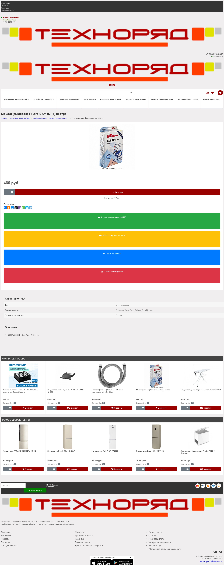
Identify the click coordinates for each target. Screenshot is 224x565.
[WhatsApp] (23, 207)
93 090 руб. (8, 460)
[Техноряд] (112, 70)
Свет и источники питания (162, 99)
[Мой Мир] (12, 207)
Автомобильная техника (188, 99)
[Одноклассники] (8, 207)
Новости (4, 5)
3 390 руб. (185, 399)
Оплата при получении (113, 271)
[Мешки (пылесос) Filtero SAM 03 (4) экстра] (156, 375)
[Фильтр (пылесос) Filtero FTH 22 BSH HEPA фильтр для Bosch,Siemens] (23, 375)
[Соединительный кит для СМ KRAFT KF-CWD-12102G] (68, 375)
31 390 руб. (186, 460)
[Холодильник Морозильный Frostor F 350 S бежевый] (201, 436)
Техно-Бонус (155, 545)
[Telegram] (30, 207)
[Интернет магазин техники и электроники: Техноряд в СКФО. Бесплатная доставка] (112, 35)
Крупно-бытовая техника (110, 99)
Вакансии (5, 8)
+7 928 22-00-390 (214, 54)
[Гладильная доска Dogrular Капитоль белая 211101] (201, 375)
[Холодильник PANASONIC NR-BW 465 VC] (23, 436)
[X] (16, 207)
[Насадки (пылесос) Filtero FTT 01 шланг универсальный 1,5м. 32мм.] (112, 375)
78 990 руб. (97, 460)
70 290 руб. (141, 460)
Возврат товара (82, 542)
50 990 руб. (52, 460)
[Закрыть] (129, 559)
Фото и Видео (90, 99)
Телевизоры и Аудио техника (16, 99)
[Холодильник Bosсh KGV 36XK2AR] (68, 436)
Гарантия (79, 538)
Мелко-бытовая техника (136, 99)
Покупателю (81, 532)
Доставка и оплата (84, 535)
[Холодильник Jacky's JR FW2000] (112, 436)
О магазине (5, 3)
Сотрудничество (7, 10)
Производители (156, 538)
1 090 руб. (96, 399)
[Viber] (19, 207)
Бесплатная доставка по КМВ (113, 217)
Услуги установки (113, 253)
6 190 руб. (52, 399)
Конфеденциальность (160, 542)
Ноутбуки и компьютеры (44, 99)
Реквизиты (6, 535)
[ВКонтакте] (5, 207)
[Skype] (27, 207)
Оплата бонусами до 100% (113, 235)
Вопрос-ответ (155, 532)
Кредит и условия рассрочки (89, 545)
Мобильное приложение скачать (165, 548)
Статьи (152, 535)
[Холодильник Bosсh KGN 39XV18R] (156, 436)
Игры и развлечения (211, 99)
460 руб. (7, 399)
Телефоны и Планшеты (69, 99)
